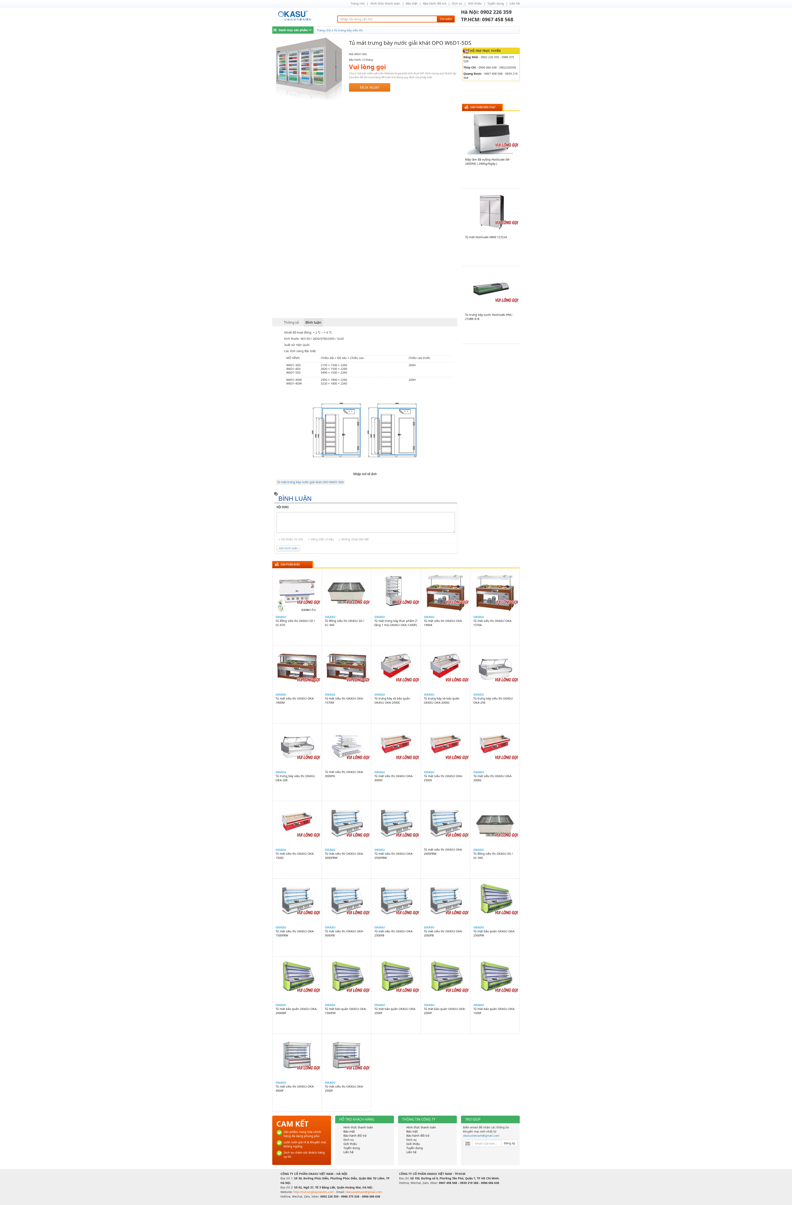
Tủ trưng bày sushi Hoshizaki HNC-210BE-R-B (489, 317)
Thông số (291, 322)
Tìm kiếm (446, 19)
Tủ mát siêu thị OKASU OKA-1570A (492, 623)
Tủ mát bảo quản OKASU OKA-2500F (395, 1011)
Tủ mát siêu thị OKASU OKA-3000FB (344, 933)
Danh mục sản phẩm (293, 30)
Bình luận (313, 322)
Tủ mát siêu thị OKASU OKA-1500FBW (295, 933)
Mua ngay (369, 87)
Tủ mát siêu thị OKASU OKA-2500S (443, 778)
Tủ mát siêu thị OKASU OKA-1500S (295, 856)
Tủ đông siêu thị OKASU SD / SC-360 (344, 623)
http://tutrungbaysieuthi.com (314, 1192)
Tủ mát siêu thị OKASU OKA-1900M (295, 700)
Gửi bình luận (288, 548)
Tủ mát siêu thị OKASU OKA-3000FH (344, 774)
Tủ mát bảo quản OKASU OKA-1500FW (346, 1011)
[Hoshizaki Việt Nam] (295, 16)
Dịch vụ (457, 3)
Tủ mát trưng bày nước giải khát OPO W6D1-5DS (310, 482)
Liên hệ (515, 3)
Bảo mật (411, 3)
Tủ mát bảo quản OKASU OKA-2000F (445, 1011)
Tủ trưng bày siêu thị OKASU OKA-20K (295, 778)
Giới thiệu (475, 3)
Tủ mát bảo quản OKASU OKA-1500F (494, 1011)
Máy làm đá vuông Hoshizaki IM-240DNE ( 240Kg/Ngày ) (487, 161)
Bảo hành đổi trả (434, 3)
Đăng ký (509, 1143)
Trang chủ (358, 3)
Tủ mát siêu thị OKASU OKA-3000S (393, 778)
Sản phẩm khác (290, 564)
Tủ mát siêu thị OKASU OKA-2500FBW (393, 856)
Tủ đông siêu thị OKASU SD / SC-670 (295, 623)
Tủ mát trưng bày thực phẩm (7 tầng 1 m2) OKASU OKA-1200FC (395, 623)
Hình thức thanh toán (385, 3)
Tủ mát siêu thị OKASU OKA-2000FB (443, 933)
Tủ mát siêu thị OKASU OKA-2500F (344, 1088)
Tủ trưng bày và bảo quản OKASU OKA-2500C (392, 700)
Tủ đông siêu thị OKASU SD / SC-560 (493, 856)
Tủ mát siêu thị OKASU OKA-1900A (443, 623)
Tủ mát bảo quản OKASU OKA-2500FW (494, 933)
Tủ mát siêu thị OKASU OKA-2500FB (393, 933)
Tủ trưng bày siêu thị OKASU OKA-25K (493, 700)
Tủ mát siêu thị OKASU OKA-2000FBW (443, 852)
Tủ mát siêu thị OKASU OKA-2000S (492, 778)
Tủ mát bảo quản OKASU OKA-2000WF (296, 1011)
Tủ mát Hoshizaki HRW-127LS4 (486, 237)
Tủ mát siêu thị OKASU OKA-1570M (344, 700)
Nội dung (283, 507)
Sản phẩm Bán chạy (482, 107)
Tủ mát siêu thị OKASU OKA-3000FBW (344, 856)
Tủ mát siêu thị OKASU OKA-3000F (295, 1088)
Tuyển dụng (495, 3)
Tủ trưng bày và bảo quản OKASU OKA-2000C (442, 700)
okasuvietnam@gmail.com (481, 1136)
